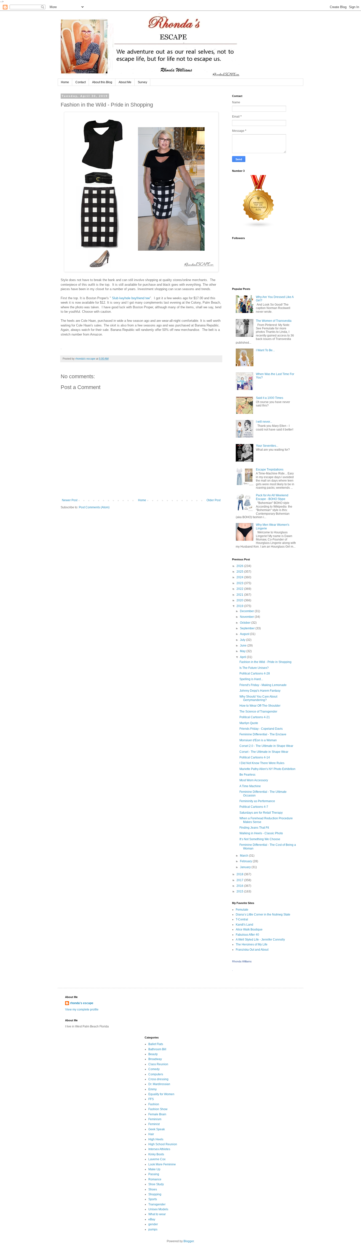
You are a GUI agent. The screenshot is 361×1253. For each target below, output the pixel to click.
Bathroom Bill (157, 1049)
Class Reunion (158, 1064)
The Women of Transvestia (274, 321)
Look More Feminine (162, 1164)
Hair (151, 1134)
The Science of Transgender (258, 711)
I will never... (264, 421)
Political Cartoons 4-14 (254, 757)
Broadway (155, 1059)
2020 (240, 600)
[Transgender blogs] (258, 227)
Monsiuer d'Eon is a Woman (258, 740)
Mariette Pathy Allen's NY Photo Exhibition (267, 769)
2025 (240, 571)
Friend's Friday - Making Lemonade (263, 685)
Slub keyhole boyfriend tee (131, 298)
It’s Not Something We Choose (259, 839)
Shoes (152, 1189)
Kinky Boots (156, 1154)
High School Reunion (162, 1144)
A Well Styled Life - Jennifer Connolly (260, 939)
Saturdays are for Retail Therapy (261, 812)
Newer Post (69, 500)
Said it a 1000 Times (269, 398)
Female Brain (157, 1114)
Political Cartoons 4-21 (254, 717)
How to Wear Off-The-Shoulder (259, 705)
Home (65, 82)
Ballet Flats (155, 1044)
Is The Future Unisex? (254, 668)
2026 (240, 566)
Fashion (153, 1104)
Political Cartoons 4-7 (253, 806)
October (245, 622)
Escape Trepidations (269, 469)
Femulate (242, 909)
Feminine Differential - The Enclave (262, 734)
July (243, 640)
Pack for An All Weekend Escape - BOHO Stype (272, 497)
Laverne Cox (157, 1159)
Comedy (154, 1069)
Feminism (154, 1119)
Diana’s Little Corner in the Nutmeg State (263, 914)
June (243, 645)
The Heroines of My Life (251, 944)
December (247, 611)
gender (153, 1224)
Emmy (152, 1089)
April (243, 657)
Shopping (154, 1194)
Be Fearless (247, 774)
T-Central (242, 919)
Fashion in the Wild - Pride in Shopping (265, 662)
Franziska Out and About (252, 949)
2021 (240, 594)
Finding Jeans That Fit (254, 827)
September (247, 628)
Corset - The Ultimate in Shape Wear (263, 752)
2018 (240, 874)
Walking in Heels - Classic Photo (261, 833)
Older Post (214, 500)
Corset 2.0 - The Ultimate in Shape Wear (266, 746)
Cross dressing (158, 1079)
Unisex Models (158, 1209)
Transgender (157, 1204)
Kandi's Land (244, 924)
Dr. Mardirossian (159, 1084)
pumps (152, 1229)
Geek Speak (156, 1129)
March (244, 855)
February (246, 861)
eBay (151, 1219)
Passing (153, 1174)
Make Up (154, 1169)
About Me (125, 82)
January (245, 867)
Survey (142, 82)
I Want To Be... (265, 350)
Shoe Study (156, 1184)
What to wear (157, 1214)
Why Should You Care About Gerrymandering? (258, 698)
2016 (240, 886)
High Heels (155, 1139)
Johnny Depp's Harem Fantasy (259, 690)
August (245, 634)
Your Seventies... (267, 445)
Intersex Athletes (159, 1149)
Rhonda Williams (242, 961)
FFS (151, 1099)
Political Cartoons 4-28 (254, 673)
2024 (240, 577)
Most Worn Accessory (253, 780)
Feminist (154, 1124)
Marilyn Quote (248, 723)
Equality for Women (161, 1094)
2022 (240, 589)
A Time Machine (250, 786)
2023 (240, 583)
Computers (155, 1074)
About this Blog (102, 82)
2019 (240, 606)
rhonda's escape (81, 1003)
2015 (240, 891)
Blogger (188, 1241)
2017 (240, 880)
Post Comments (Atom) (94, 507)
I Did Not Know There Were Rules (261, 763)
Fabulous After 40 (247, 934)
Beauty (153, 1054)
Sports (152, 1199)
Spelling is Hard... (251, 679)
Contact (80, 82)
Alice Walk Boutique (249, 929)
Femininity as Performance (257, 801)
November (247, 617)
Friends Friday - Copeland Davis (261, 728)
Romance (154, 1179)
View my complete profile (81, 1009)
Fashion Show (157, 1109)
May (243, 651)
